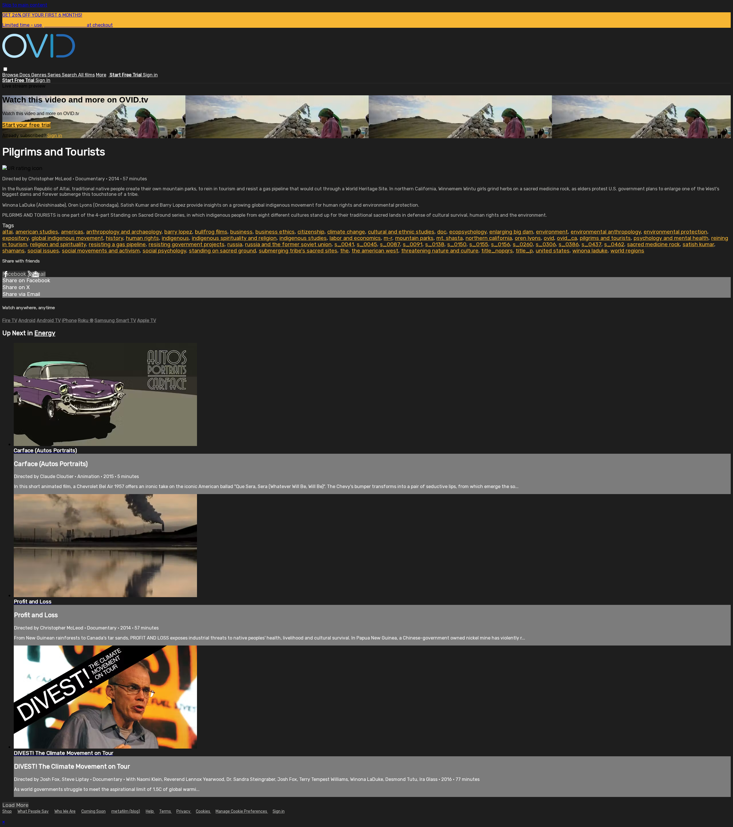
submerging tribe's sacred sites (298, 251)
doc (441, 232)
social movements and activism (101, 251)
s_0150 (456, 244)
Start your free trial (26, 125)
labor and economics (355, 238)
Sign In (43, 80)
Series (55, 75)
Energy (44, 333)
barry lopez (178, 232)
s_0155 (478, 244)
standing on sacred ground (222, 251)
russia (234, 244)
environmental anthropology (606, 232)
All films (86, 75)
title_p (524, 251)
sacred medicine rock (653, 244)
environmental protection (675, 232)
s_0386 (569, 244)
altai (7, 232)
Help (150, 811)
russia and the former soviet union (288, 244)
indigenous (175, 238)
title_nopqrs (497, 251)
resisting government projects (186, 244)
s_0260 (523, 244)
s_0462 (614, 244)
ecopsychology (467, 232)
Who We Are (65, 811)
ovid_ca (567, 238)
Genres (39, 75)
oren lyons (528, 238)
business (241, 232)
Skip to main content (24, 5)
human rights (142, 238)
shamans (13, 251)
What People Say (33, 811)
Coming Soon (93, 811)
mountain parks (414, 238)
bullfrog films (211, 232)
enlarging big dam (511, 232)
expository (15, 238)
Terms (165, 811)
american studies (36, 232)
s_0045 (367, 244)
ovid (549, 238)
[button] (5, 69)
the (344, 251)
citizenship (310, 232)
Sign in (150, 75)
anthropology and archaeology (123, 232)
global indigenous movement (67, 238)
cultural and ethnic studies (401, 232)
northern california (489, 238)
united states (553, 251)
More (101, 75)
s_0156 (500, 244)
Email (39, 274)
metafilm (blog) (125, 811)
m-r (388, 238)
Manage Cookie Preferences (242, 811)
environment (552, 232)
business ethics (275, 232)
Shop (7, 811)
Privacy (183, 811)
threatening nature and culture (439, 251)
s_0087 (390, 244)
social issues (43, 251)
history (114, 238)
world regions (627, 251)
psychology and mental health (671, 238)
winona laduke (590, 251)
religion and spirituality (58, 244)
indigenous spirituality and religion (234, 238)
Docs (25, 75)
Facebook (14, 274)
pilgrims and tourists (605, 238)
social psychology (164, 251)
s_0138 (434, 244)
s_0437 (591, 244)
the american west (375, 251)
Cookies (203, 811)
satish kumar (698, 244)
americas (72, 232)
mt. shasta (449, 238)
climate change (346, 232)
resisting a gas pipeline (117, 244)
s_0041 (344, 244)
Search (70, 75)
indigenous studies (303, 238)
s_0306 (546, 244)
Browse (10, 75)
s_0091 (412, 244)
